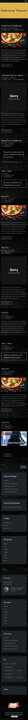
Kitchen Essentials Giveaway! (10, 492)
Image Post (5, 196)
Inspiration (13, 28)
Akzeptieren (14, 716)
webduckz (20, 30)
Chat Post (4, 312)
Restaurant (9, 677)
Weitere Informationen (19, 714)
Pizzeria (8, 674)
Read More (6, 65)
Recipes (13, 78)
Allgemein (6, 543)
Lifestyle (7, 425)
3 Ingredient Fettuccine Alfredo (12, 75)
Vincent (18, 677)
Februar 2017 (7, 528)
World (5, 560)
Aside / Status (6, 171)
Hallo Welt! (6, 480)
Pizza (18, 670)
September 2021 (7, 522)
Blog (6, 663)
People (6, 78)
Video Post (4, 247)
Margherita (9, 670)
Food (5, 28)
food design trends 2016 (9, 486)
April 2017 (6, 525)
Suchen (3, 464)
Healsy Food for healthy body (11, 26)
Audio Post (5, 422)
